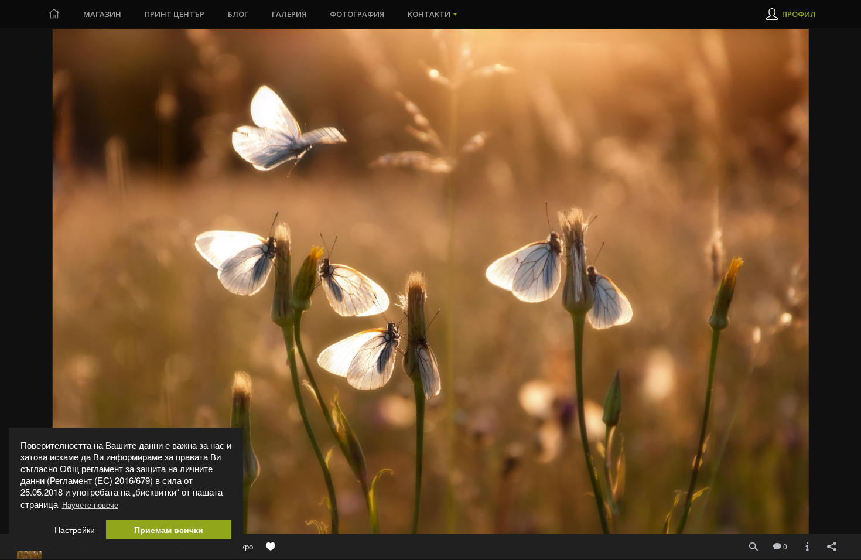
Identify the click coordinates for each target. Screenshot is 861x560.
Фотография (357, 14)
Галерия (289, 14)
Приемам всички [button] (168, 529)
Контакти (429, 14)
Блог (238, 14)
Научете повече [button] (90, 504)
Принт (174, 14)
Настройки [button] (74, 529)
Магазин (102, 14)
